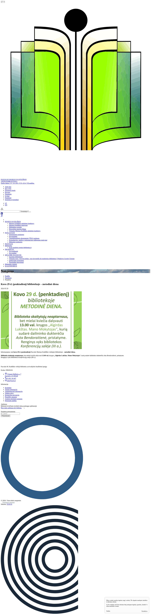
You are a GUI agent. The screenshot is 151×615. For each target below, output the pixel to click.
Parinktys (144, 611)
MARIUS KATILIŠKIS (13, 221)
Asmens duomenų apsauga (13, 399)
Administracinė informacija (13, 391)
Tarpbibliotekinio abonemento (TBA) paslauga (24, 238)
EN (6, 205)
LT (6, 203)
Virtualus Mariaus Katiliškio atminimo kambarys (24, 231)
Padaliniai (8, 198)
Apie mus (8, 187)
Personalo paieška (11, 401)
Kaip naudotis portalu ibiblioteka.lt (20, 247)
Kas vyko (8, 188)
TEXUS (9, 504)
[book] (2, 214)
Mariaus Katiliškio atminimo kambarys (21, 223)
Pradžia (7, 276)
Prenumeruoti (6, 416)
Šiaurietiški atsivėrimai (16, 262)
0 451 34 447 (11, 378)
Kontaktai (8, 388)
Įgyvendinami (13, 251)
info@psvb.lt (11, 381)
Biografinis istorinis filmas (17, 229)
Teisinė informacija (11, 389)
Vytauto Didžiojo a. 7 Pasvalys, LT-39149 (13, 375)
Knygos (7, 192)
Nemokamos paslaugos (16, 234)
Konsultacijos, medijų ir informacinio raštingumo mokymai (28, 240)
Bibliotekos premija (15, 227)
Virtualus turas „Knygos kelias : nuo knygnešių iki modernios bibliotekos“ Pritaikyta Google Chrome (41, 259)
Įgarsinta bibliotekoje (16, 257)
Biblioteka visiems (11, 264)
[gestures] (2, 216)
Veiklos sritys (9, 393)
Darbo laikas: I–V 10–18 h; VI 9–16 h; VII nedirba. (17, 183)
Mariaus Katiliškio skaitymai (18, 225)
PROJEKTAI (9, 249)
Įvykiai (7, 196)
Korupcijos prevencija (12, 395)
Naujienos (8, 194)
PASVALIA (9, 244)
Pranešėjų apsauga (11, 397)
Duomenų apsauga (8, 502)
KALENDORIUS (11, 266)
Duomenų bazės (10, 190)
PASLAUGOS (10, 233)
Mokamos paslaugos (15, 242)
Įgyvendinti (12, 253)
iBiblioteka (8, 246)
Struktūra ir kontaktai (12, 200)
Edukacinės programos (16, 260)
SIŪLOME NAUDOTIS (13, 255)
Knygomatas (13, 236)
